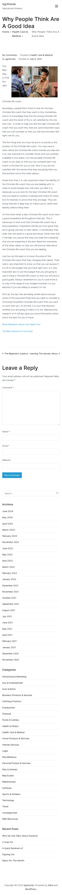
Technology (8, 800)
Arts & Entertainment (12, 683)
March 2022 (8, 567)
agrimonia (10, 59)
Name (6, 431)
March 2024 (8, 530)
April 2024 (7, 523)
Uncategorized (9, 812)
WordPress (30, 889)
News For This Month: (13, 860)
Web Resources (10, 819)
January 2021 (9, 647)
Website (6, 460)
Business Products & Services (17, 695)
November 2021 (10, 591)
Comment (8, 387)
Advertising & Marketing (14, 676)
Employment (8, 707)
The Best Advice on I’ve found (17, 331)
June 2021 (7, 622)
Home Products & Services (15, 738)
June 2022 (7, 548)
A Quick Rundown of (12, 848)
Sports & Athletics (11, 794)
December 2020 (10, 653)
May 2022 (7, 554)
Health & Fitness (10, 726)
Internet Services (10, 744)
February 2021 (9, 641)
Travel (5, 806)
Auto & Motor (9, 689)
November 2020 (10, 659)
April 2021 (7, 635)
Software (6, 788)
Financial (6, 713)
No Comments (9, 55)
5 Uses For (7, 842)
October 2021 (9, 598)
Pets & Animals (9, 769)
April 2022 (7, 560)
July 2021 (7, 616)
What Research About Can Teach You (21, 324)
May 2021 (7, 629)
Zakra (50, 885)
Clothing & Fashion (11, 701)
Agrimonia (9, 4)
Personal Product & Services (16, 763)
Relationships (9, 781)
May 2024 (7, 517)
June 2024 (7, 511)
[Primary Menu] (56, 6)
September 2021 (10, 604)
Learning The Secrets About (43, 353)
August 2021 (8, 610)
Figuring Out (8, 854)
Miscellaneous (9, 757)
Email (5, 446)
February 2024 (9, 536)
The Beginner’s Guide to (16, 353)
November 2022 (10, 542)
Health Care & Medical (41, 55)
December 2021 (10, 585)
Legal (5, 751)
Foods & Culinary (10, 720)
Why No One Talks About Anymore (20, 835)
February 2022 (9, 573)
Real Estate (8, 775)
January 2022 (9, 579)
